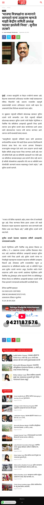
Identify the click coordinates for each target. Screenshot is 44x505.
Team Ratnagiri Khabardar (10, 32)
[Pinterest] (13, 37)
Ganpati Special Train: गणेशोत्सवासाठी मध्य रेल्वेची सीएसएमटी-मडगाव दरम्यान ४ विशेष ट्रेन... (28, 436)
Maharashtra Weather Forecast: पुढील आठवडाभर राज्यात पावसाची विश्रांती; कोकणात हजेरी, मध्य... (28, 466)
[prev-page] (3, 385)
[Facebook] (4, 37)
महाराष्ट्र (8, 8)
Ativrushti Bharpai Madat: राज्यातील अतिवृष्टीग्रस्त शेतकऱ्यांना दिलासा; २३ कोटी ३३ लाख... (27, 426)
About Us (22, 499)
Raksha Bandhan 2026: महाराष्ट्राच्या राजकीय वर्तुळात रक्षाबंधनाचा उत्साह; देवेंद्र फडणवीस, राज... (28, 476)
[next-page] (6, 385)
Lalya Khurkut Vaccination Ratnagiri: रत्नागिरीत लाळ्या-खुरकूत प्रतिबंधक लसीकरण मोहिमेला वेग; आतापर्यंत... (27, 447)
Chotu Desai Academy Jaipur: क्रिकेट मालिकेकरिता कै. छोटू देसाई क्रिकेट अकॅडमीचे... (28, 485)
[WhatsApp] (18, 37)
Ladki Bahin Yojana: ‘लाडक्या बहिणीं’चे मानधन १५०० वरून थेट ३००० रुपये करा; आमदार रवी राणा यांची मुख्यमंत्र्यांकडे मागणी (26, 358)
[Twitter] (9, 37)
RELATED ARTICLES (9, 350)
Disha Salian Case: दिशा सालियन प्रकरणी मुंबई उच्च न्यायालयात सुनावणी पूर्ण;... (27, 456)
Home (3, 8)
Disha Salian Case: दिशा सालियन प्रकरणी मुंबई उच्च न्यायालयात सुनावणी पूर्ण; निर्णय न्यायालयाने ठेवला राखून (27, 377)
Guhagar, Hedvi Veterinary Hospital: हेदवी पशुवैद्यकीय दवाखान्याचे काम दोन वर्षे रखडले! (25, 407)
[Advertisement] (22, 79)
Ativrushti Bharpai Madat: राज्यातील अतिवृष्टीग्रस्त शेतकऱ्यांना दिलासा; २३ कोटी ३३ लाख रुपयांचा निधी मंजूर (27, 367)
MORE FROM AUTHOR (24, 350)
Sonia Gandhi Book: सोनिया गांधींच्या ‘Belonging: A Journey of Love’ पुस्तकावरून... (27, 397)
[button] (3, 2)
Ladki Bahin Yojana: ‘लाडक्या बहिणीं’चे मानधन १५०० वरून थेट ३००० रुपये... (27, 417)
